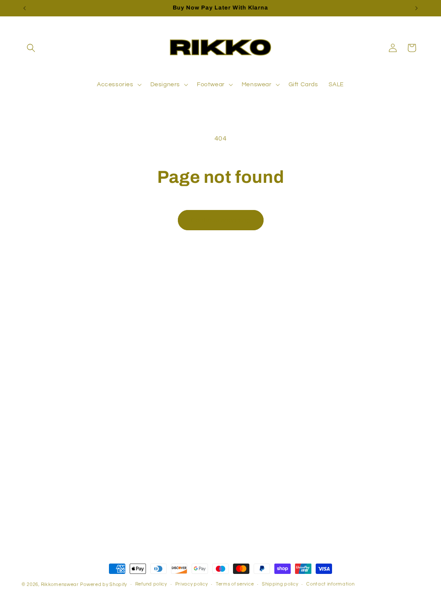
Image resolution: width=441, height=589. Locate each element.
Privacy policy (191, 584)
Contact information (330, 584)
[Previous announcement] (24, 8)
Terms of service (235, 584)
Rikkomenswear (60, 584)
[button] (31, 47)
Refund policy (151, 584)
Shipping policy (280, 584)
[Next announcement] (416, 8)
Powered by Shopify (103, 584)
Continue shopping (221, 220)
